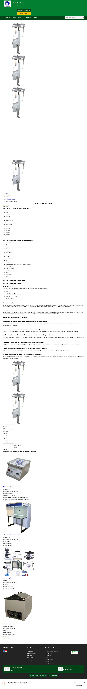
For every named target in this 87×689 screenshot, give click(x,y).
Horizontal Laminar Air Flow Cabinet (12, 535)
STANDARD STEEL (18, 4)
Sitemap (30, 659)
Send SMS (44, 675)
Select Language (79, 685)
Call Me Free (54, 675)
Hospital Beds (49, 653)
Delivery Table (48, 657)
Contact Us (36, 17)
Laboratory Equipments (9, 578)
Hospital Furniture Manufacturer (52, 651)
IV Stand (47, 661)
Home (7, 196)
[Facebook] (4, 652)
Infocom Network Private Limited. (24, 683)
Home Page (7, 17)
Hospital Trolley (49, 655)
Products (7, 198)
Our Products (27, 17)
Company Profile (17, 17)
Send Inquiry (25, 13)
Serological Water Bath (8, 624)
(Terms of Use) (24, 682)
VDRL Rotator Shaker (8, 487)
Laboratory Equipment (10, 199)
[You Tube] (6, 652)
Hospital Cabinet (49, 659)
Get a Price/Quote (6, 205)
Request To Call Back (7, 195)
